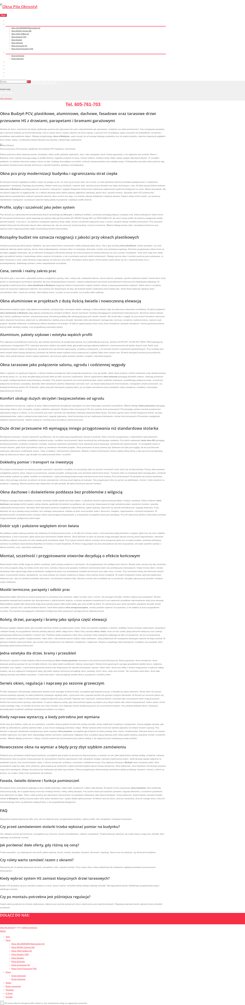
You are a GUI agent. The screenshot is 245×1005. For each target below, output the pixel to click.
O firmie (9, 73)
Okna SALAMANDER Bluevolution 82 (25, 28)
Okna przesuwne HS (19, 46)
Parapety (9, 69)
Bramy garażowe (12, 66)
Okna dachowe (17, 43)
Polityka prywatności (29, 928)
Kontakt (8, 76)
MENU (3, 931)
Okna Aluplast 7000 (18, 37)
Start (7, 21)
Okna (8, 24)
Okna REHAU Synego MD (21, 31)
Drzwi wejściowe (17, 56)
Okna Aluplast (16, 40)
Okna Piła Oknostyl (7, 928)
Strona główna (6, 92)
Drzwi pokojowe (17, 59)
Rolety (8, 62)
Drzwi (8, 52)
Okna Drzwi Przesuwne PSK (22, 49)
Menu (3, 15)
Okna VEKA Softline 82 (20, 34)
